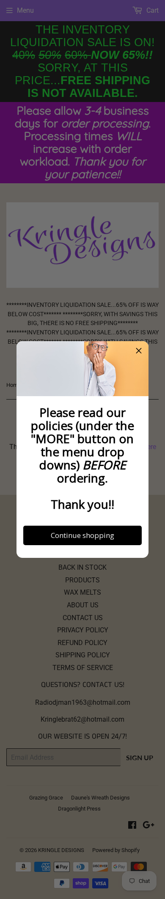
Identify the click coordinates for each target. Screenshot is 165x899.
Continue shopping (82, 535)
